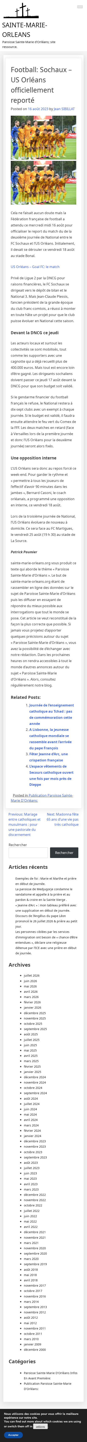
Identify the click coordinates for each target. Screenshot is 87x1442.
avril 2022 (31, 1227)
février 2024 (32, 1131)
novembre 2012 (35, 1312)
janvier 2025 (32, 1072)
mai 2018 (30, 1275)
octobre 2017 (33, 1291)
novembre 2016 (35, 1296)
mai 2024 (30, 1114)
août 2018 (31, 1270)
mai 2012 (30, 1323)
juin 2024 (30, 1109)
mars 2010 (31, 1339)
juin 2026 (30, 981)
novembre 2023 (35, 1146)
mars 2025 (31, 1061)
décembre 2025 (35, 1013)
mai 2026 (30, 986)
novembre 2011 (35, 1328)
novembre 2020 (35, 1248)
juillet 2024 (31, 1104)
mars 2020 (31, 1259)
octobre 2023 (33, 1152)
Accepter (13, 1435)
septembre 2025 (35, 1029)
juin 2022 (30, 1216)
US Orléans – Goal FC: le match (35, 266)
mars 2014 (31, 1302)
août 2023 (31, 1163)
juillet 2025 (31, 1040)
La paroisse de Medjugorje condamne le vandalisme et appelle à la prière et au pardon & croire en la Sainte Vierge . (43, 894)
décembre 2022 (35, 1195)
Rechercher (18, 844)
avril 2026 (31, 992)
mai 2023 (30, 1179)
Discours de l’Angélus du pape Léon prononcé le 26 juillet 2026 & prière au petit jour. (46, 921)
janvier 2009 (32, 1344)
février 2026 (32, 1002)
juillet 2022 (31, 1211)
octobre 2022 (33, 1205)
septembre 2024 (35, 1093)
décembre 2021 (35, 1232)
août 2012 (31, 1318)
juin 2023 (30, 1173)
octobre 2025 (33, 1024)
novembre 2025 (35, 1018)
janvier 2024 (32, 1136)
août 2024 (31, 1099)
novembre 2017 (35, 1285)
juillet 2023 (31, 1168)
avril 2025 (31, 1056)
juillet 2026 (31, 975)
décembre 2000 (35, 1350)
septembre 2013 (35, 1307)
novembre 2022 (35, 1200)
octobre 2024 (33, 1088)
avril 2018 (31, 1280)
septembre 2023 (35, 1157)
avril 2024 (31, 1120)
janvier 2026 (32, 1007)
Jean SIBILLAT (64, 109)
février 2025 (32, 1066)
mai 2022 (30, 1221)
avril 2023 (31, 1184)
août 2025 (31, 1034)
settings (40, 1426)
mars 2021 (31, 1243)
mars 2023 (31, 1189)
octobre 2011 (33, 1334)
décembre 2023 (35, 1141)
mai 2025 (30, 1050)
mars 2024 (31, 1125)
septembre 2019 (35, 1264)
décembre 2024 (35, 1077)
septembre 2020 (35, 1253)
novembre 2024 (35, 1082)
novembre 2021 (35, 1238)
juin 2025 (30, 1045)
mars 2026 (31, 997)
